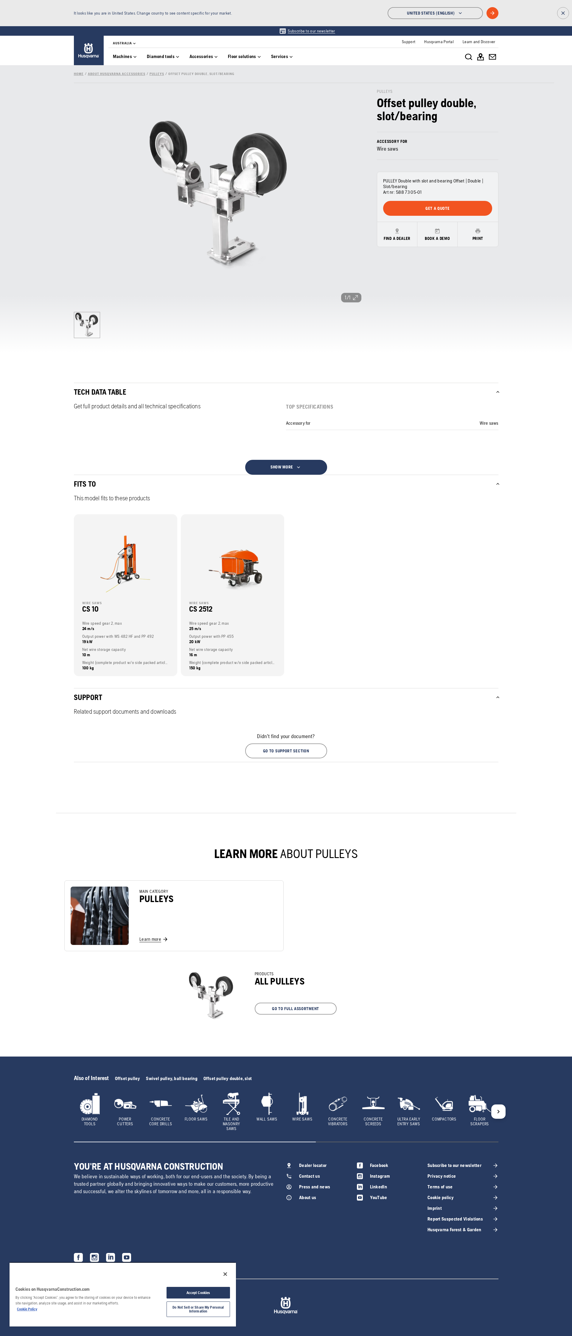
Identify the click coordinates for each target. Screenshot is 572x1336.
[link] (307, 31)
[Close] (225, 1274)
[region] (123, 1294)
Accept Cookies (198, 1292)
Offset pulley (127, 1078)
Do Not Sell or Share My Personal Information (198, 1309)
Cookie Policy (27, 1309)
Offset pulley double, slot (227, 1078)
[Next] (498, 1111)
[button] (286, 750)
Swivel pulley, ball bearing (171, 1078)
